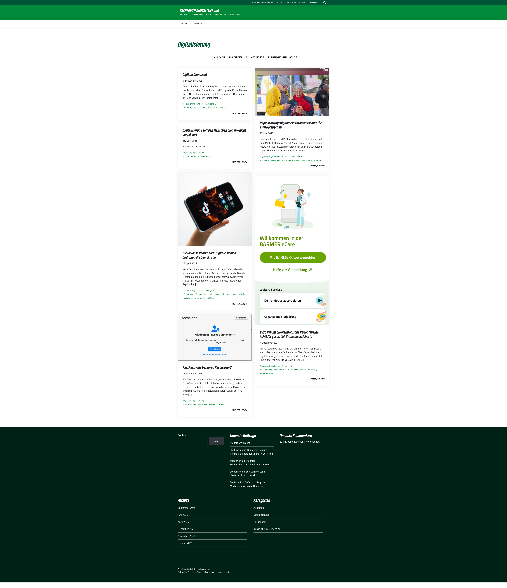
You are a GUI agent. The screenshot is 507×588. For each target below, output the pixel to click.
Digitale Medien (202, 294)
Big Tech (187, 107)
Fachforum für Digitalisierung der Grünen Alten (210, 14)
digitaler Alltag (284, 160)
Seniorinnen (308, 160)
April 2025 (183, 521)
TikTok (212, 298)
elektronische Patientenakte (272, 369)
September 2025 (186, 507)
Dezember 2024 (186, 528)
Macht (210, 107)
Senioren (297, 160)
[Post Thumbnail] (292, 91)
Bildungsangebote (268, 160)
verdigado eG (223, 572)
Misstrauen (215, 294)
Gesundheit (257, 57)
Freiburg (295, 369)
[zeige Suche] (324, 2)
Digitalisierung (238, 57)
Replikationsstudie (230, 294)
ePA (288, 369)
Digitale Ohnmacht (195, 74)
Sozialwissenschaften (199, 298)
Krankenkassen (267, 373)
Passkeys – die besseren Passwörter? (207, 367)
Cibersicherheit (190, 404)
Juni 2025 (183, 514)
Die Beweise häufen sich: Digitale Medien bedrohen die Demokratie (209, 255)
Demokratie (188, 294)
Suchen (182, 435)
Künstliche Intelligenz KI (283, 57)
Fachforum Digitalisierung (199, 11)
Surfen (318, 160)
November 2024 (186, 536)
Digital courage (190, 156)
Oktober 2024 (185, 543)
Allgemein (219, 57)
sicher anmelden (217, 404)
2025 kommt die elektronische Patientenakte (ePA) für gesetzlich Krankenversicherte (289, 334)
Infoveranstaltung (308, 369)
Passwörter (203, 404)
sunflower (198, 572)
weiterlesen (239, 113)
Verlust (224, 107)
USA (217, 107)
